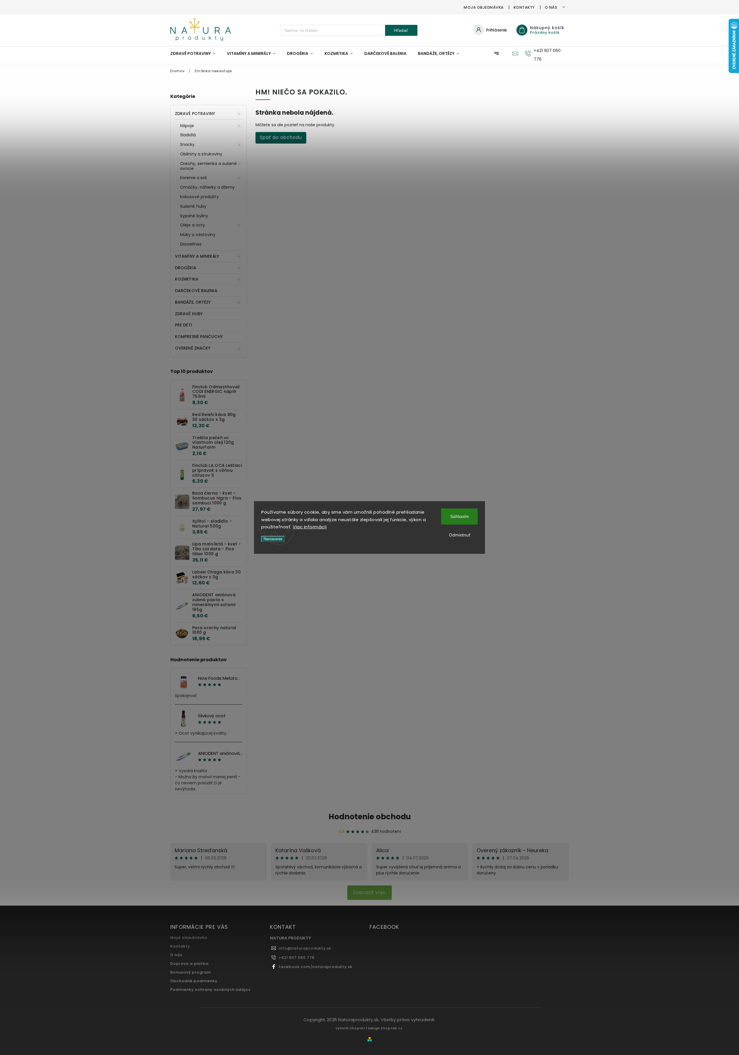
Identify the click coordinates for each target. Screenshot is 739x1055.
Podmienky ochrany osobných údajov (210, 989)
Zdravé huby (189, 314)
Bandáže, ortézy (193, 302)
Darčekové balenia (196, 291)
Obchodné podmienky (193, 980)
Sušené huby (193, 206)
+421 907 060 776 (297, 957)
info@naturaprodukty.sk (305, 948)
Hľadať (401, 30)
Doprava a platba (189, 963)
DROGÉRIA (185, 268)
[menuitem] (195, 53)
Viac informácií (310, 527)
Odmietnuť (459, 535)
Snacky (187, 144)
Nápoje (187, 126)
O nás (551, 7)
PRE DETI (183, 325)
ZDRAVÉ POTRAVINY (195, 113)
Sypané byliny (194, 216)
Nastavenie (273, 539)
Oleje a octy (192, 225)
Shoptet (357, 1028)
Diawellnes (190, 244)
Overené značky (192, 348)
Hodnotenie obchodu (370, 816)
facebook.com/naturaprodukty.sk (315, 966)
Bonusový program (190, 972)
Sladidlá (188, 135)
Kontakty (524, 7)
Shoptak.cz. (392, 1028)
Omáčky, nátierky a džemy (207, 187)
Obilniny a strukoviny (201, 154)
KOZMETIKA (186, 279)
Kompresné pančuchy (199, 336)
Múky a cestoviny (198, 234)
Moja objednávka (484, 7)
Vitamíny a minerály (197, 256)
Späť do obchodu (281, 137)
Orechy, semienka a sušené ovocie (208, 166)
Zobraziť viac (369, 892)
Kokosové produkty (199, 197)
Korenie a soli (193, 178)
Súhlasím (459, 516)
